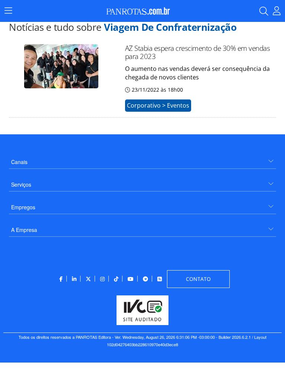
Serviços (21, 184)
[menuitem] (142, 159)
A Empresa (24, 229)
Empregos (23, 207)
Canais (19, 162)
